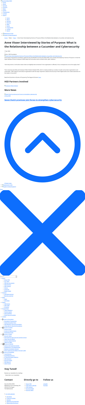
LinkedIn (45, 384)
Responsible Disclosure (12, 403)
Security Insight (8, 360)
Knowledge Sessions (9, 355)
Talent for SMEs (8, 342)
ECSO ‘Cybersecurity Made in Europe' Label (15, 350)
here (40, 77)
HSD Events (7, 304)
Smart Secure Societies (10, 315)
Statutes (9, 400)
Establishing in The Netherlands (12, 347)
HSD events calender (31, 385)
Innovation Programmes (10, 321)
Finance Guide (7, 329)
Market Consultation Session (11, 349)
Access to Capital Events (10, 331)
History (6, 288)
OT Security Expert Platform (11, 357)
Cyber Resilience (8, 310)
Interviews (6, 300)
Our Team (6, 281)
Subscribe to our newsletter (12, 375)
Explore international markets (11, 346)
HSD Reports (7, 362)
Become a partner (8, 296)
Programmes (5, 308)
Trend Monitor (8, 354)
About (3, 278)
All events (6, 307)
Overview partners (9, 294)
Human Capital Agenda (10, 341)
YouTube (45, 385)
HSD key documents (9, 283)
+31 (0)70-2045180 (10, 394)
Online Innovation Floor (10, 323)
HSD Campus (7, 286)
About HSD (7, 280)
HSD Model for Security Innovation (13, 324)
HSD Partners (7, 284)
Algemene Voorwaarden (13, 401)
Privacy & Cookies (11, 398)
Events (3, 302)
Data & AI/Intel (8, 313)
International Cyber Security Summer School (15, 337)
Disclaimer (9, 396)
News (3, 297)
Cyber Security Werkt (9, 339)
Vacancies (6, 289)
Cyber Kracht (7, 363)
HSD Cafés (6, 305)
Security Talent (8, 336)
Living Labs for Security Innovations (13, 326)
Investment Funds (8, 332)
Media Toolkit (7, 291)
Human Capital (8, 312)
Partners (4, 292)
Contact (4, 316)
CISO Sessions (7, 359)
